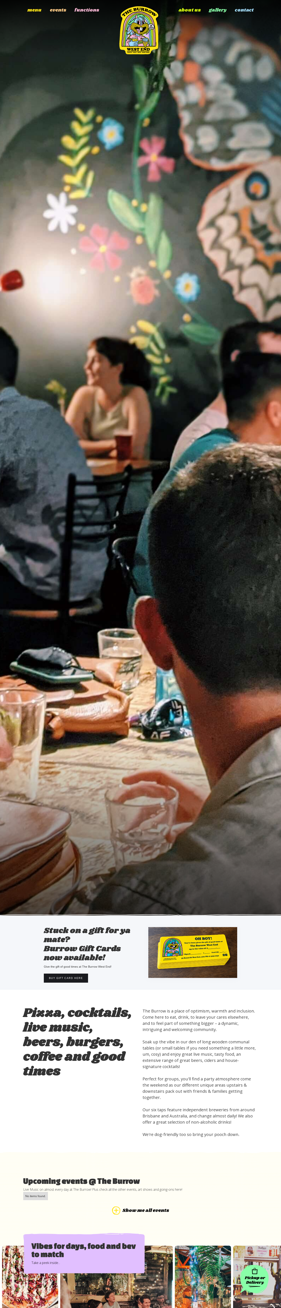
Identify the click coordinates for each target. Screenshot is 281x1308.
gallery (217, 10)
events (58, 10)
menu (34, 10)
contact (244, 10)
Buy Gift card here (66, 978)
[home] (138, 27)
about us (190, 10)
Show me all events (145, 1211)
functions (86, 10)
